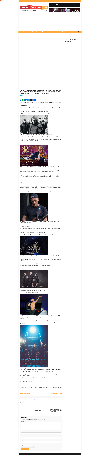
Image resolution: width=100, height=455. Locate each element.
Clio (45, 31)
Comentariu (23, 421)
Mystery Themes (29, 453)
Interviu (59, 31)
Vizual (37, 31)
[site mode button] (78, 31)
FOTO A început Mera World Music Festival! (25, 401)
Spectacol (32, 31)
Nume (22, 431)
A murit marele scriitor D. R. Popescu (57, 393)
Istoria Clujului (49, 31)
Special (63, 31)
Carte (27, 31)
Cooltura (55, 31)
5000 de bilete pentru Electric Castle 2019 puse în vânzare (40, 410)
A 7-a (42, 31)
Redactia (27, 402)
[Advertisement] (50, 23)
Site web (22, 440)
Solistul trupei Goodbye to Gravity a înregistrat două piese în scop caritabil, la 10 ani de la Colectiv (55, 410)
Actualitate (22, 31)
